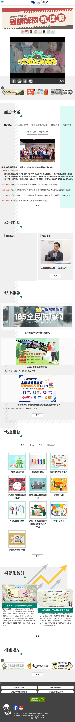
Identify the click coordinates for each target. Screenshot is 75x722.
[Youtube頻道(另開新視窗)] (21, 708)
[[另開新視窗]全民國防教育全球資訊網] (61, 666)
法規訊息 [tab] (31, 132)
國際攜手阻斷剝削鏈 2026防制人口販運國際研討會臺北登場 (30, 185)
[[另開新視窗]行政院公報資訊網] (37, 666)
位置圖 (45, 713)
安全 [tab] (40, 445)
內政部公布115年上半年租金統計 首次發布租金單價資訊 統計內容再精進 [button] (22, 31)
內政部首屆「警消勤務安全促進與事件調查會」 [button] (31, 31)
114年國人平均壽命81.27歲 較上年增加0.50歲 (24, 201)
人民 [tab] (23, 445)
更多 (61, 81)
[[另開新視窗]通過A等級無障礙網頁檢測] (37, 699)
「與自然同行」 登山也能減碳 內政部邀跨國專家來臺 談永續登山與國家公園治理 (38, 195)
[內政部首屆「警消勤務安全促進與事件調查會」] (37, 18)
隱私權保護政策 (55, 687)
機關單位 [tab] (51, 445)
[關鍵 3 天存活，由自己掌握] (61, 92)
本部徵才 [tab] (43, 132)
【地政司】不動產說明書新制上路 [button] (39, 31)
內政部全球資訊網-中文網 (40, 2)
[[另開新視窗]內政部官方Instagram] (30, 81)
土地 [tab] (31, 445)
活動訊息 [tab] (67, 125)
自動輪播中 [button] (2, 87)
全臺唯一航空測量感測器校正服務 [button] (48, 31)
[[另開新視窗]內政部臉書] (13, 81)
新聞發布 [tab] (8, 125)
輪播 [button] (69, 10)
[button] (37, 57)
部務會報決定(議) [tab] (39, 125)
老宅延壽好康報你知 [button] (35, 31)
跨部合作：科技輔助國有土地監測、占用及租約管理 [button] (52, 31)
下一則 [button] (71, 92)
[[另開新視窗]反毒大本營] (13, 666)
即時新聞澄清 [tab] (21, 125)
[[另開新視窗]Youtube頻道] (19, 81)
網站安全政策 (19, 687)
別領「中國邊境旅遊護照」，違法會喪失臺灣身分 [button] (44, 31)
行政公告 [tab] (55, 125)
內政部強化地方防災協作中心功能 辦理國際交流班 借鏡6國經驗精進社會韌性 (36, 190)
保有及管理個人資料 (56, 692)
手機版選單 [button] (2, 2)
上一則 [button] (3, 92)
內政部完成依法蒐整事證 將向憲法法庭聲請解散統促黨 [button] (26, 31)
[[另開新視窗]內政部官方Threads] (25, 81)
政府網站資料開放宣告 (19, 692)
